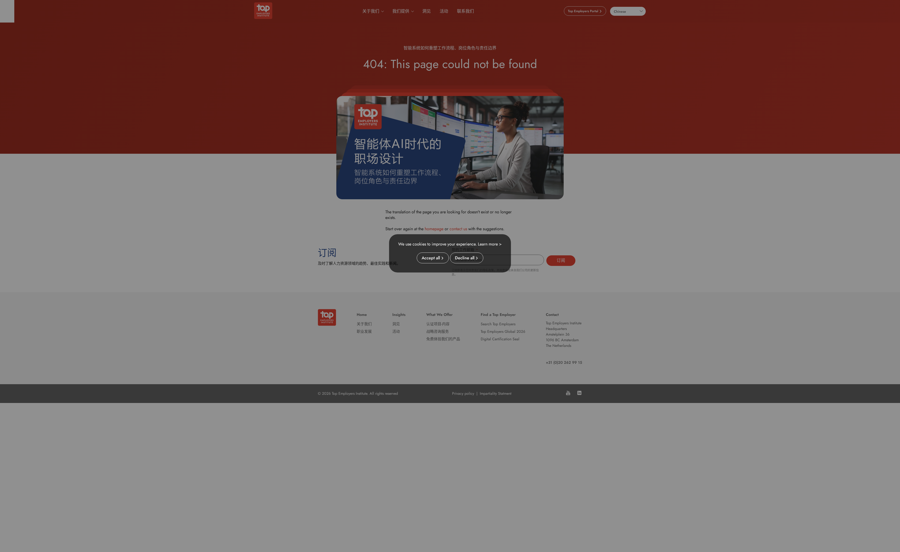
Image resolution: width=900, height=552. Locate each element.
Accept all (431, 258)
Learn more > (490, 244)
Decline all (464, 258)
